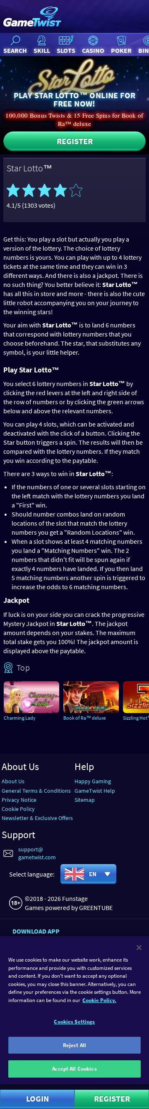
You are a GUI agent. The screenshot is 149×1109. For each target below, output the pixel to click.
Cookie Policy (18, 809)
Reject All (74, 1045)
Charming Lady (20, 718)
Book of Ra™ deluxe (84, 718)
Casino (93, 50)
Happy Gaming (92, 781)
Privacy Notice (19, 799)
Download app (36, 931)
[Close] (139, 947)
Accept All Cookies (74, 1068)
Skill (42, 50)
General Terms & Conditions (36, 790)
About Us (13, 781)
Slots (66, 50)
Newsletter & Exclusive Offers (37, 818)
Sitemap (84, 799)
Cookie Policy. (99, 1000)
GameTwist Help (94, 790)
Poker (121, 50)
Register (75, 141)
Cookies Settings (74, 1021)
